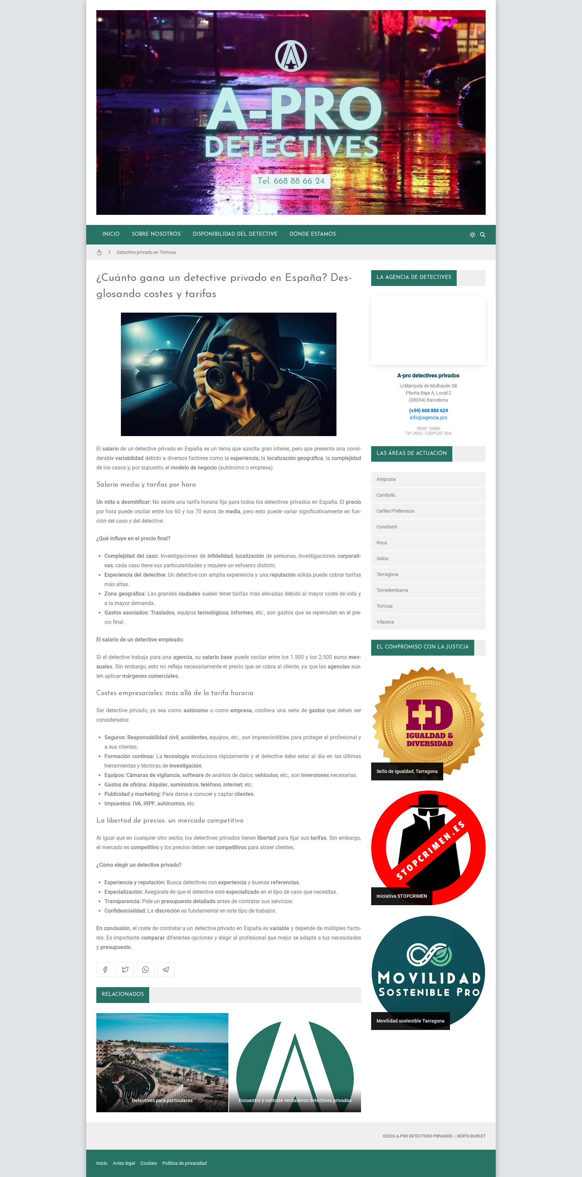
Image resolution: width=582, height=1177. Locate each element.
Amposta (386, 479)
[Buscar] (483, 235)
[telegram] (165, 969)
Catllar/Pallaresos (395, 511)
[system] (473, 235)
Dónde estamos (313, 234)
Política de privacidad (184, 1163)
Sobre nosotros (156, 234)
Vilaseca (385, 622)
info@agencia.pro (428, 417)
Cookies (148, 1163)
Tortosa (385, 606)
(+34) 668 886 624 (428, 410)
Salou (382, 558)
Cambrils (386, 495)
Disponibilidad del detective (235, 234)
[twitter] (125, 969)
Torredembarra (392, 590)
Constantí (387, 526)
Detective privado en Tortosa (146, 252)
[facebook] (105, 969)
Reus (382, 542)
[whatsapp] (145, 969)
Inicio (111, 234)
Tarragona (387, 574)
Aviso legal (124, 1163)
